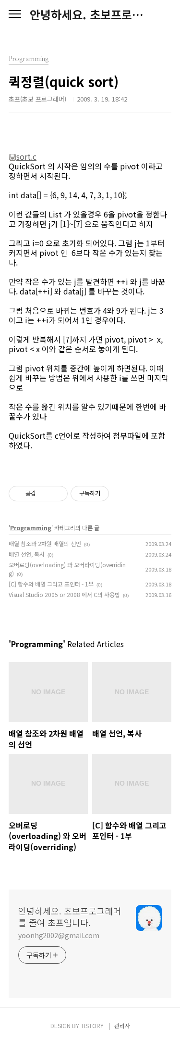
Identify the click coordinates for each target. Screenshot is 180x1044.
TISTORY (92, 1025)
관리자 (122, 1025)
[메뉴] (14, 14)
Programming (30, 527)
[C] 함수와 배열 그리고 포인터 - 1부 (51, 584)
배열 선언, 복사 (27, 554)
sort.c (26, 156)
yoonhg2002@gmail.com (58, 935)
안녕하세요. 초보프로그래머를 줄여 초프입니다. (90, 14)
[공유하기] (45, 493)
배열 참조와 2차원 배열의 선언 (45, 543)
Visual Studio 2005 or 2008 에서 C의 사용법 (64, 594)
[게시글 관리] (57, 493)
